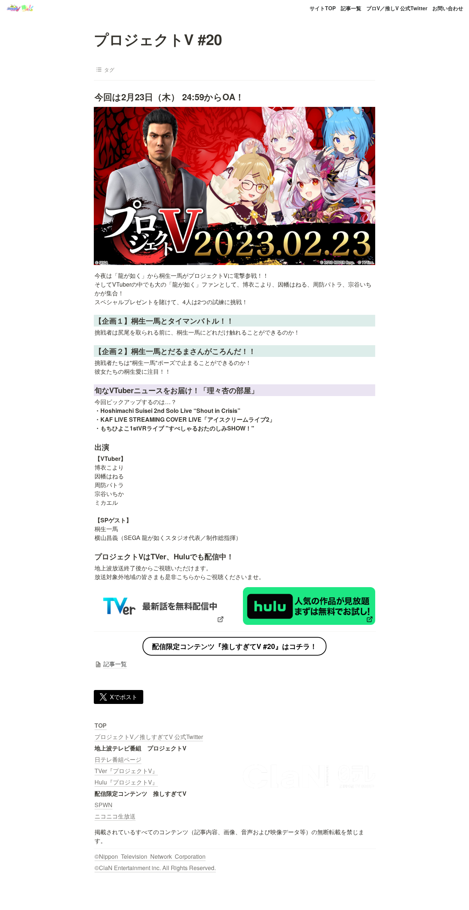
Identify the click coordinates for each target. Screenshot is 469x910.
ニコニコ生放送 (115, 816)
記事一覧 (351, 8)
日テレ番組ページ (118, 759)
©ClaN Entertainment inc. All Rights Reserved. (155, 868)
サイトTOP (323, 8)
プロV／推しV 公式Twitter (396, 8)
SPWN (103, 805)
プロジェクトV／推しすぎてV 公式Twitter (149, 736)
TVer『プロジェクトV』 (126, 771)
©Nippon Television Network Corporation (150, 856)
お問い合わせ (447, 8)
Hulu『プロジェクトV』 (126, 782)
